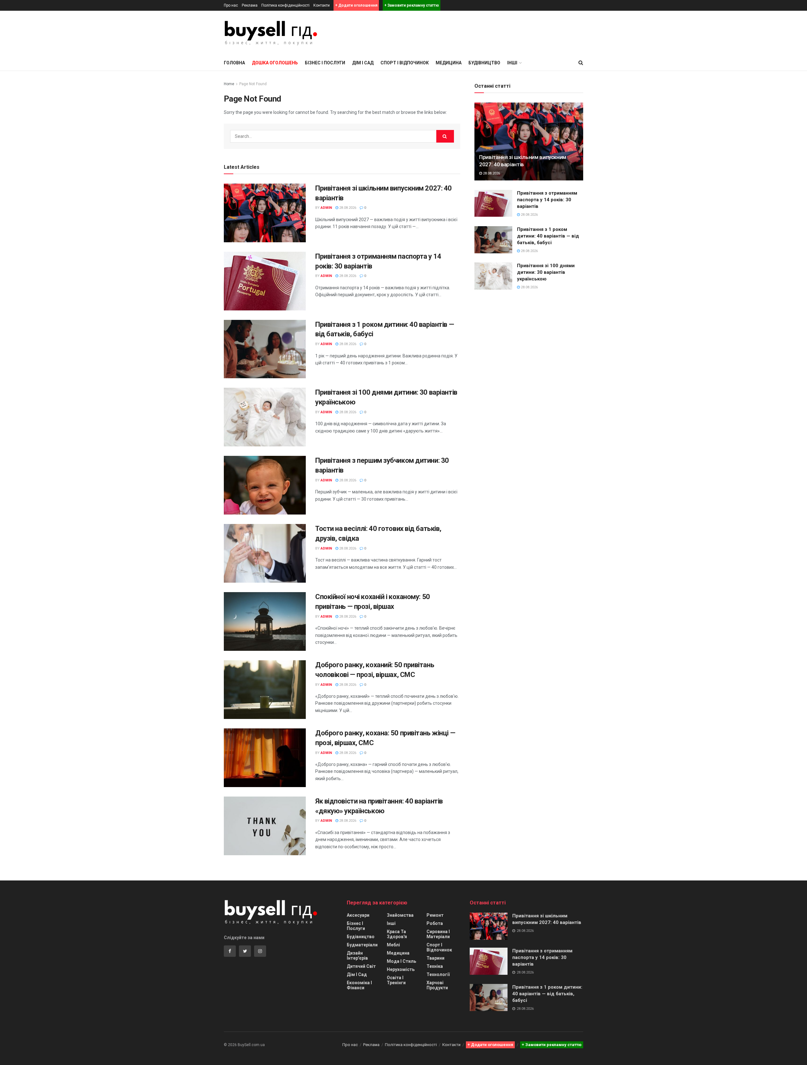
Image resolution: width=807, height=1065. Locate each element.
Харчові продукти (437, 985)
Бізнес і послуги (325, 62)
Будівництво (484, 62)
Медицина (449, 62)
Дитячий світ (361, 966)
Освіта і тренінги (396, 980)
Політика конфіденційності (285, 5)
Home (229, 84)
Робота (435, 923)
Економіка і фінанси (359, 985)
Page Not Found (253, 84)
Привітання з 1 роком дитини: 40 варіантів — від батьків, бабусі (548, 236)
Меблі (393, 944)
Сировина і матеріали (438, 934)
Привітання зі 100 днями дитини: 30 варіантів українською (546, 272)
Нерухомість (401, 969)
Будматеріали (362, 944)
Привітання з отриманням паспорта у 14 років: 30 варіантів (547, 199)
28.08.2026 (347, 208)
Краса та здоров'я (397, 934)
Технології (438, 974)
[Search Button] (445, 136)
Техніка (435, 966)
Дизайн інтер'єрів (357, 955)
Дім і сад (363, 62)
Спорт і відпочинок (404, 62)
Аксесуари (358, 915)
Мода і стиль (401, 961)
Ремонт (435, 915)
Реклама (250, 5)
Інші (391, 923)
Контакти (321, 5)
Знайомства (400, 915)
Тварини (435, 958)
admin (326, 208)
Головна (234, 62)
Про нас (231, 5)
